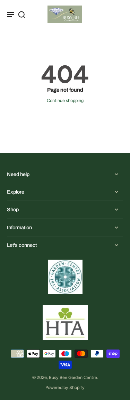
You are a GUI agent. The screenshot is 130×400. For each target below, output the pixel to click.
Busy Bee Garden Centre (73, 377)
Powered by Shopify (65, 387)
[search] (21, 14)
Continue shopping (65, 100)
